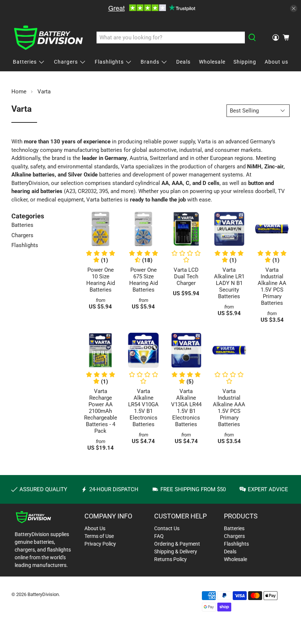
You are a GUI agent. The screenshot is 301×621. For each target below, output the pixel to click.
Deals (183, 62)
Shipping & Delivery (175, 551)
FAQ (159, 536)
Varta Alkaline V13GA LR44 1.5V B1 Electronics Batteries (186, 408)
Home (18, 91)
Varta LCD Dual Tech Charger (186, 276)
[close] (293, 8)
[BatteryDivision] (48, 37)
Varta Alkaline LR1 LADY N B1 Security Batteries (229, 283)
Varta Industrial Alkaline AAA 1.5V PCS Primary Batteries (229, 408)
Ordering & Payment (177, 544)
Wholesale (212, 62)
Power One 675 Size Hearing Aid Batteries (143, 280)
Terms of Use (99, 536)
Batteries (25, 62)
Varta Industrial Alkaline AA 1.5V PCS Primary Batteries (272, 286)
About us (276, 62)
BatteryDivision (43, 594)
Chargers (66, 62)
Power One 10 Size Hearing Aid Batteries (100, 280)
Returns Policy (170, 559)
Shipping (244, 62)
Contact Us (166, 528)
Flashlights (109, 62)
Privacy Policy (100, 544)
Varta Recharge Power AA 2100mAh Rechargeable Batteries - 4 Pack (100, 411)
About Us (94, 528)
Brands (150, 62)
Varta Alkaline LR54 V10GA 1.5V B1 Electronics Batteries (143, 408)
